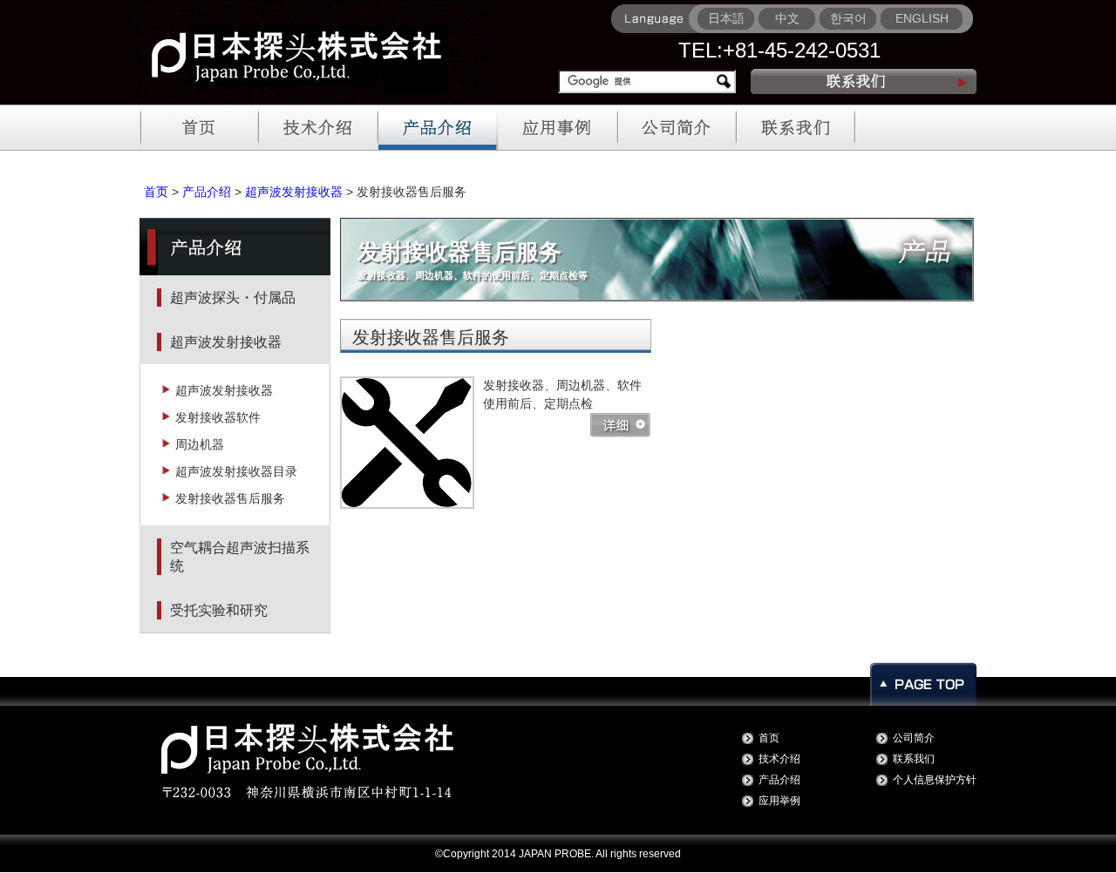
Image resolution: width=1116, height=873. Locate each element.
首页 (156, 192)
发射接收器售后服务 (230, 498)
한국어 (848, 18)
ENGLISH (922, 18)
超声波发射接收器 (294, 192)
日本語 (726, 18)
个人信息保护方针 (934, 780)
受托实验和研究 (219, 610)
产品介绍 (206, 192)
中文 (787, 18)
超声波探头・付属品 (233, 297)
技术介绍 (779, 759)
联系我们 (914, 759)
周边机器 (199, 444)
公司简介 (914, 738)
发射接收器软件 (218, 417)
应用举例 (779, 801)
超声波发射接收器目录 (236, 471)
